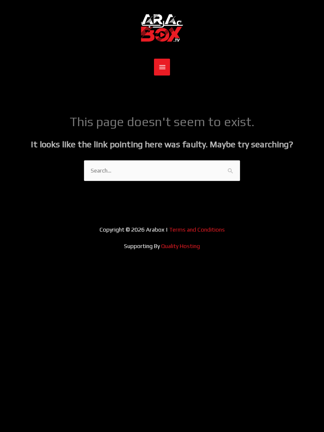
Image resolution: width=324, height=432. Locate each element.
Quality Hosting (180, 246)
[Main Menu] (162, 67)
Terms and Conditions (197, 229)
